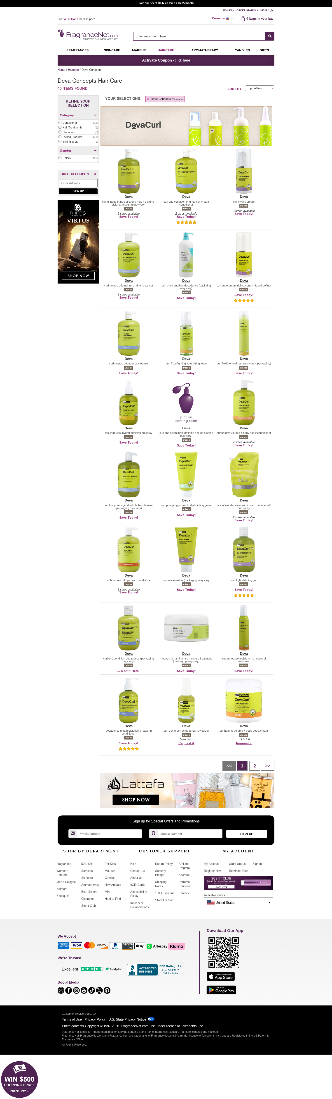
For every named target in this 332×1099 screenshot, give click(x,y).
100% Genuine (164, 893)
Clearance (87, 898)
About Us (136, 877)
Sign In (227, 10)
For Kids (110, 863)
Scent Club (88, 905)
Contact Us (137, 870)
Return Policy (164, 863)
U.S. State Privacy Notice (127, 1019)
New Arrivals (113, 884)
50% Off (86, 863)
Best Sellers (89, 891)
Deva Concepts (166, 99)
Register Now (212, 870)
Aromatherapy (90, 884)
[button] (128, 174)
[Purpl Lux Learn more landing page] (238, 884)
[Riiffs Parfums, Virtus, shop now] (78, 244)
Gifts (264, 50)
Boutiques (63, 896)
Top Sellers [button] (254, 88)
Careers (184, 893)
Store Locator (164, 900)
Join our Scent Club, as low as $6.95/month (166, 3)
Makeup (139, 50)
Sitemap (184, 875)
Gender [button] (65, 150)
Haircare (166, 50)
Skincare (112, 50)
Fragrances (77, 50)
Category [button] (67, 115)
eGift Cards (137, 884)
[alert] (223, 18)
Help (263, 10)
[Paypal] (115, 946)
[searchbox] (199, 36)
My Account (212, 863)
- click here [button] (166, 60)
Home (61, 69)
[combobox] (203, 36)
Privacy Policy (95, 1019)
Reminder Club (238, 870)
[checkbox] (78, 123)
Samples (87, 870)
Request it (186, 743)
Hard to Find (113, 898)
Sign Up (78, 191)
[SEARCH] (269, 36)
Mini (107, 891)
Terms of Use (72, 1019)
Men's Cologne (66, 882)
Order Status (246, 10)
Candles (110, 877)
